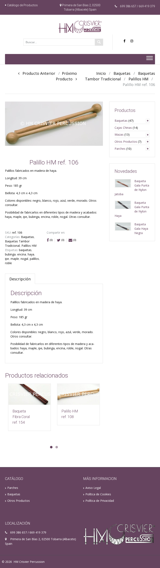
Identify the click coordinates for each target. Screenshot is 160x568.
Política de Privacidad (99, 501)
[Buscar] (99, 42)
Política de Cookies (98, 494)
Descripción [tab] (20, 278)
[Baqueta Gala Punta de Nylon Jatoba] (123, 183)
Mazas (119, 134)
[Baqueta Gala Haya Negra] (123, 226)
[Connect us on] (125, 41)
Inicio (101, 73)
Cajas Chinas (123, 128)
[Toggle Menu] (149, 59)
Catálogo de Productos (22, 5)
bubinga (10, 254)
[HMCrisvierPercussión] (80, 26)
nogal (24, 259)
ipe (7, 259)
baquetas (25, 250)
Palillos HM (138, 78)
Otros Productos (126, 142)
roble (8, 263)
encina (21, 254)
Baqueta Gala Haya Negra (141, 228)
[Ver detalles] (29, 394)
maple (15, 259)
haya (31, 254)
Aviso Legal (93, 488)
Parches (120, 149)
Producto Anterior (37, 73)
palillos (34, 259)
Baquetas (122, 73)
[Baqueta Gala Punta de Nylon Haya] (123, 204)
